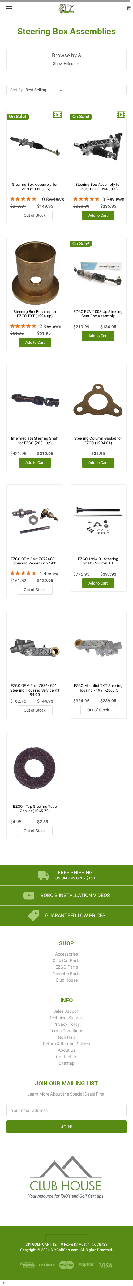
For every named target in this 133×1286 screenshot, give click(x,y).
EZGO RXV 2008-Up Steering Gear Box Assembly (98, 313)
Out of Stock (35, 215)
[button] (66, 59)
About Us (66, 1050)
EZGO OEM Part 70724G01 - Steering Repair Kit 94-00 (35, 561)
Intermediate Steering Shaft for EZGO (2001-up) (35, 440)
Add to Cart (98, 215)
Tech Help (66, 1037)
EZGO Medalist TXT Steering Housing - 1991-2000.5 (98, 687)
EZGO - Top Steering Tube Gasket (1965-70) (35, 808)
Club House (67, 979)
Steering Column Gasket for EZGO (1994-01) (98, 440)
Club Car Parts (66, 960)
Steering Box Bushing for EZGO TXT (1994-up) (35, 313)
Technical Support (66, 1017)
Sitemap (67, 1063)
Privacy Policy (66, 1024)
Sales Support (66, 1011)
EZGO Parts (66, 966)
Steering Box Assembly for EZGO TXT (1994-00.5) (98, 186)
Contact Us (66, 1056)
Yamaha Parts (66, 973)
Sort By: (17, 89)
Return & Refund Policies (66, 1043)
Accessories (66, 954)
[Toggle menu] (8, 8)
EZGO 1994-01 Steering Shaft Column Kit (98, 561)
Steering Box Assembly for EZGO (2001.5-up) (35, 186)
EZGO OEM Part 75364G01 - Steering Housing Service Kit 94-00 (34, 690)
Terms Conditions (66, 1030)
